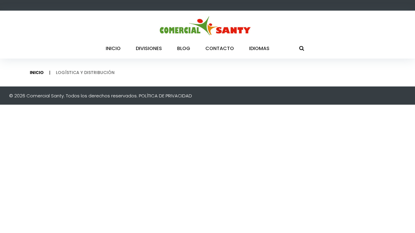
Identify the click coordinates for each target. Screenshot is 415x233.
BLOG (183, 48)
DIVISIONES (149, 48)
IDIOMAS (259, 48)
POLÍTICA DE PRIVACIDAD (165, 96)
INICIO (113, 48)
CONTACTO (219, 48)
